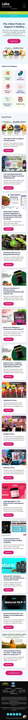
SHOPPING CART (7, 7)
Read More (14, 41)
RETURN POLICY (14, 693)
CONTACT (5, 690)
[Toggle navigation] (24, 4)
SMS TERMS (22, 690)
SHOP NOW (14, 16)
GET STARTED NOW (14, 13)
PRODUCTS (8, 688)
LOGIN (24, 7)
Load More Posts (14, 673)
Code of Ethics (9, 708)
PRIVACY (14, 690)
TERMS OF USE (21, 692)
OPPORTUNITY (18, 688)
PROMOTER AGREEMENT (9, 692)
